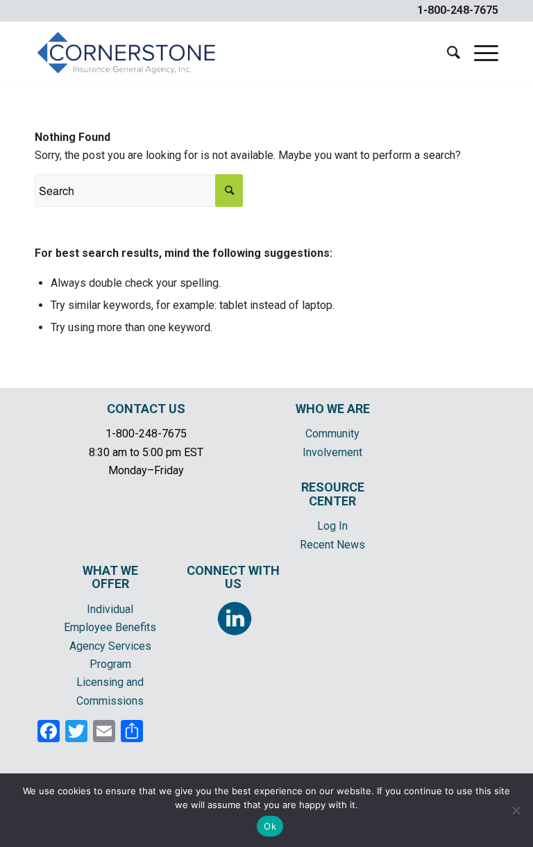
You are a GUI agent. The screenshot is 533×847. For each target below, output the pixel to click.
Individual (110, 609)
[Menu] (479, 53)
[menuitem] (446, 53)
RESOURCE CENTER (332, 494)
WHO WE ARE (333, 408)
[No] (516, 810)
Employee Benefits (110, 627)
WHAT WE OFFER (110, 577)
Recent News (332, 544)
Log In (332, 525)
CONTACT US (146, 408)
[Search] (446, 53)
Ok (270, 826)
